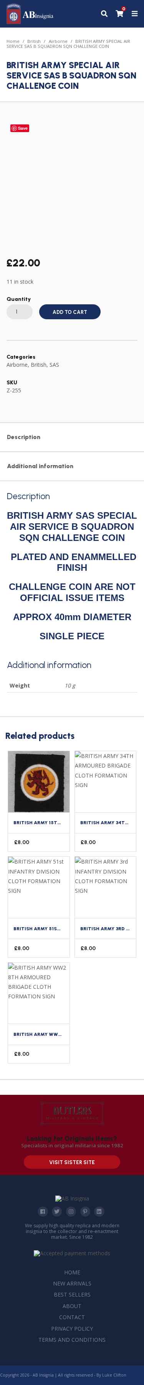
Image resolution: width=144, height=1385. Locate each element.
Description (23, 437)
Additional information (40, 466)
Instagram (71, 1212)
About (72, 1306)
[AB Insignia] (30, 22)
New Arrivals (72, 1283)
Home (13, 41)
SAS (54, 364)
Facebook (43, 1212)
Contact (72, 1317)
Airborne (58, 41)
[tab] (72, 437)
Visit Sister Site (72, 1162)
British (34, 41)
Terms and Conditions (72, 1339)
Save (23, 128)
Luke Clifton (114, 1375)
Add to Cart (70, 312)
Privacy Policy (72, 1328)
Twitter (57, 1212)
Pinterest (85, 1212)
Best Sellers (72, 1294)
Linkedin (99, 1212)
